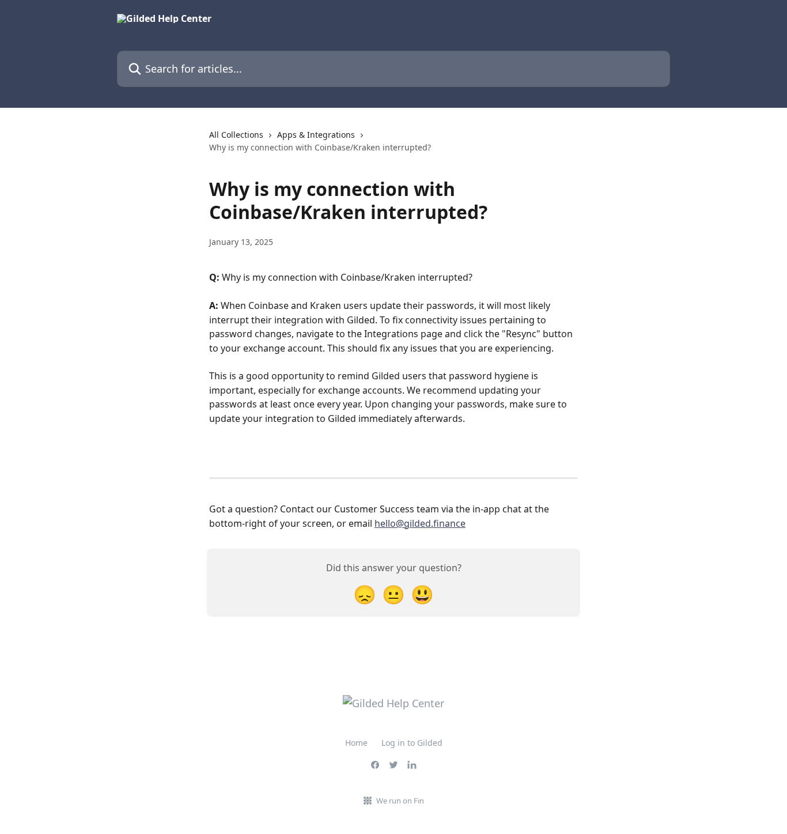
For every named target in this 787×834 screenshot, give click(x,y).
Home (356, 742)
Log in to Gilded (411, 742)
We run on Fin (400, 800)
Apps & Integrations (316, 134)
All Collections (236, 134)
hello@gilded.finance (420, 523)
